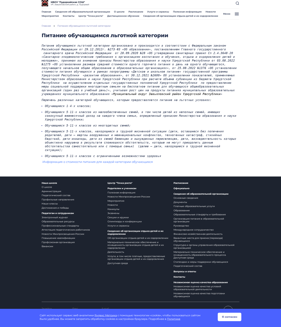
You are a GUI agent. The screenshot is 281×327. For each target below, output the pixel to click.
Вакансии (47, 246)
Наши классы (50, 203)
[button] (237, 3)
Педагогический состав (56, 195)
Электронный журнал (55, 217)
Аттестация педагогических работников (66, 229)
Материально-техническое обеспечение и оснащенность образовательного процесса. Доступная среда (200, 255)
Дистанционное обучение (123, 15)
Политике (173, 319)
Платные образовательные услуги (194, 206)
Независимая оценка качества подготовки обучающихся (199, 295)
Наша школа (49, 183)
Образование (182, 210)
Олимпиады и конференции (124, 221)
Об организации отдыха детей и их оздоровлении (137, 238)
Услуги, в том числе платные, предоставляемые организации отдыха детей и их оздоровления (136, 258)
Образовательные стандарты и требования (200, 214)
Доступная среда (117, 263)
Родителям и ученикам (121, 188)
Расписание (135, 11)
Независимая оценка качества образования (201, 282)
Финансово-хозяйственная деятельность (198, 234)
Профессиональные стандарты (60, 225)
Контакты (68, 15)
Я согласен (229, 316)
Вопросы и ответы (185, 271)
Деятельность (115, 252)
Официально (181, 188)
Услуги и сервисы (158, 11)
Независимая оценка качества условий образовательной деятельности (197, 288)
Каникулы (113, 209)
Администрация (51, 191)
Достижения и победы (55, 207)
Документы (180, 202)
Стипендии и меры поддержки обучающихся (201, 261)
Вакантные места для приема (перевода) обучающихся (198, 239)
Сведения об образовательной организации (82, 11)
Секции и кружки (118, 217)
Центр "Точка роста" (90, 15)
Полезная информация (187, 11)
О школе (119, 11)
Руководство (181, 225)
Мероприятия (50, 15)
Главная (46, 11)
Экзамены (113, 213)
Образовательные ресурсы (58, 221)
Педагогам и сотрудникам (58, 213)
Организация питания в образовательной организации (199, 220)
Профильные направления (58, 199)
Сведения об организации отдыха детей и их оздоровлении (180, 15)
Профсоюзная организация (58, 242)
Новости (211, 11)
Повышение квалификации (58, 238)
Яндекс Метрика (105, 315)
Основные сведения (186, 197)
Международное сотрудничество (194, 229)
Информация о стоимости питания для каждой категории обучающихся (97, 162)
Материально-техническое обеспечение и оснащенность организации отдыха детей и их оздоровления (135, 245)
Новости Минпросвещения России (63, 234)
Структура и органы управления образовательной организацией (204, 246)
